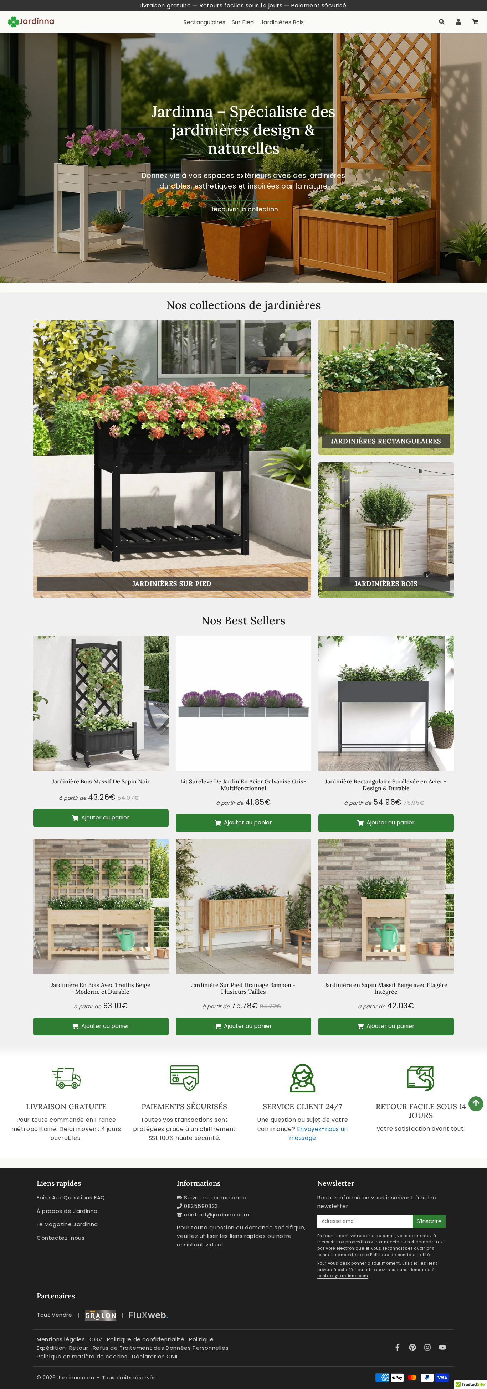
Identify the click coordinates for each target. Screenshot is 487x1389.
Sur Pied (243, 22)
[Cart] (475, 22)
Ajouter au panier (104, 817)
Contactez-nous (60, 1237)
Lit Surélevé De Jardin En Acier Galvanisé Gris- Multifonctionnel (243, 785)
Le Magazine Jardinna (67, 1224)
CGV (95, 1339)
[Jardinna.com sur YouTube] (442, 1348)
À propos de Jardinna (67, 1211)
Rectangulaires (204, 22)
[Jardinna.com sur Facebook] (398, 1348)
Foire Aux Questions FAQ (71, 1197)
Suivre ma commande (215, 1197)
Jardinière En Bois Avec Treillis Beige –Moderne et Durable (100, 988)
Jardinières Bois (282, 22)
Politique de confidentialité (400, 1254)
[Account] (458, 22)
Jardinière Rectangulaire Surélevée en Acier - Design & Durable (386, 785)
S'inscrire (429, 1221)
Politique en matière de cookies (82, 1356)
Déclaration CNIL (155, 1356)
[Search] (442, 22)
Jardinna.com (75, 1377)
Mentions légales (61, 1339)
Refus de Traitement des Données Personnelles (161, 1348)
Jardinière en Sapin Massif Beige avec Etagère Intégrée (386, 988)
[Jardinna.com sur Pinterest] (413, 1348)
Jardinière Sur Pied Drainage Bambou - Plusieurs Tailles (243, 988)
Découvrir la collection (243, 209)
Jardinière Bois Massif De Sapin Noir (101, 781)
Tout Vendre (54, 1314)
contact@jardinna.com (217, 1214)
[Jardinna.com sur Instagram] (428, 1348)
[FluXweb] (148, 1315)
